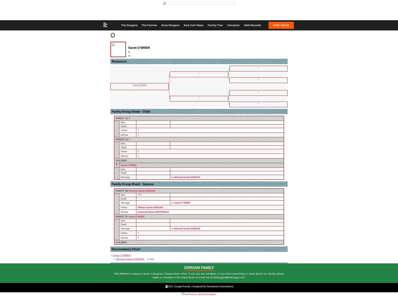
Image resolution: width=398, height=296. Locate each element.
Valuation (233, 25)
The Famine (149, 25)
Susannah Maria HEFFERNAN (153, 212)
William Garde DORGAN (150, 207)
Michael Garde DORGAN (142, 190)
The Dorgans (129, 25)
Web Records (252, 25)
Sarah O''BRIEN (129, 165)
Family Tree (215, 25)
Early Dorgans (170, 25)
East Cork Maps (193, 25)
